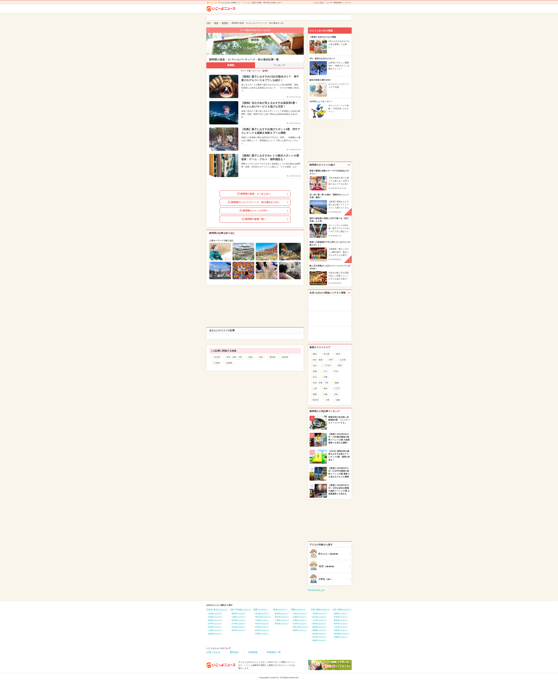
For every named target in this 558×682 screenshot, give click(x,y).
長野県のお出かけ (239, 614)
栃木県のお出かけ (262, 630)
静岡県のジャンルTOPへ (256, 210)
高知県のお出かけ (319, 634)
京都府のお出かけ (300, 617)
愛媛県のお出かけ (319, 630)
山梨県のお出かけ (239, 617)
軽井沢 (316, 400)
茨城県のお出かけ (262, 634)
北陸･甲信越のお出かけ (240, 609)
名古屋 (217, 357)
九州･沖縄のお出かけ (342, 609)
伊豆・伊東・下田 (234, 357)
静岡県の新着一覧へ (255, 219)
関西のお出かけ (298, 609)
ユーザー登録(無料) (334, 3)
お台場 (343, 360)
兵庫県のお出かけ (300, 620)
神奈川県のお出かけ (263, 617)
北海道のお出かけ (215, 614)
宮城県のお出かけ (215, 617)
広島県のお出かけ (319, 614)
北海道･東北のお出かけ (217, 609)
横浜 (315, 354)
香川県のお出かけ (319, 637)
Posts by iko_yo (316, 590)
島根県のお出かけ (319, 627)
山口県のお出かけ (319, 620)
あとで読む (319, 3)
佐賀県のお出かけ (341, 617)
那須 (338, 354)
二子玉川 (327, 365)
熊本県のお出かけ (341, 624)
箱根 (315, 394)
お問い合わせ (213, 652)
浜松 (261, 357)
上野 (315, 388)
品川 (315, 377)
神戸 (331, 360)
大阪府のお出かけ (300, 614)
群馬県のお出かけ (262, 627)
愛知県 (273, 357)
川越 (325, 394)
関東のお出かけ (260, 609)
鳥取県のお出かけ (319, 624)
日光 (336, 371)
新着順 (230, 65)
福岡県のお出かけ (341, 614)
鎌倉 (337, 383)
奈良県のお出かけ (300, 624)
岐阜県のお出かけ (282, 617)
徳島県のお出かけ (319, 640)
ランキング (279, 65)
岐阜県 (285, 357)
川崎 (325, 377)
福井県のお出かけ (239, 630)
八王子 (337, 388)
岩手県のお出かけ (215, 624)
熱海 (250, 357)
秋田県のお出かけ (215, 627)
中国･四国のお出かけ (320, 609)
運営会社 (234, 652)
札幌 (315, 371)
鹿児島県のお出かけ (342, 634)
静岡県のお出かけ (282, 624)
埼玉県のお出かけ (262, 624)
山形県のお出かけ (215, 630)
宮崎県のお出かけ (341, 630)
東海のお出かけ (280, 609)
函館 (338, 400)
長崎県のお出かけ (341, 620)
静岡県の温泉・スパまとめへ (255, 194)
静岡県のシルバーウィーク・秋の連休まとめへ (255, 202)
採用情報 (252, 652)
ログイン (348, 3)
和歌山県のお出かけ (300, 627)
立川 (325, 371)
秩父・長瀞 (317, 360)
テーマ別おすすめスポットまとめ (255, 30)
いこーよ (213, 3)
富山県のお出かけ (239, 627)
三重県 (217, 363)
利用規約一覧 (274, 652)
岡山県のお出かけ (319, 617)
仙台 (315, 365)
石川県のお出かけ (239, 624)
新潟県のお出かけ (239, 620)
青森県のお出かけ (215, 620)
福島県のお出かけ (215, 634)
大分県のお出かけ (341, 627)
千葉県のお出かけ (262, 620)
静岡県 (229, 363)
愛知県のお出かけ (282, 614)
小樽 (327, 400)
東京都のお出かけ (262, 614)
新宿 (340, 365)
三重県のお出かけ (282, 620)
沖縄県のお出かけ (341, 637)
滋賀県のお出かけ (300, 630)
